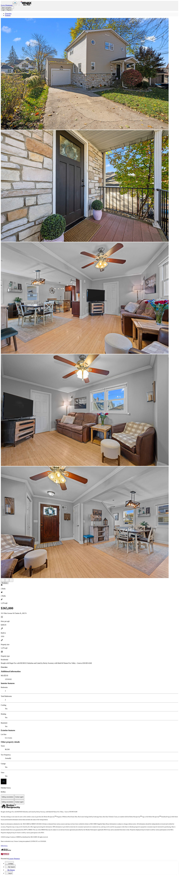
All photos (5, 583)
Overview (8, 13)
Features (7, 15)
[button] (89, 74)
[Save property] (7, 580)
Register (9, 10)
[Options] (3, 580)
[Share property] (11, 580)
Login (3, 10)
